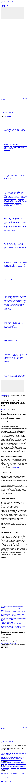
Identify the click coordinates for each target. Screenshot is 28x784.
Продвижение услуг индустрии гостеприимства (12, 302)
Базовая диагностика (9, 175)
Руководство (14, 129)
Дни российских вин (20, 764)
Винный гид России (20, 245)
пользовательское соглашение (8, 643)
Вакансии (6, 132)
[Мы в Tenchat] (12, 75)
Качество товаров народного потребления (14, 243)
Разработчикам (23, 780)
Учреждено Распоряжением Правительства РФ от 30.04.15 (5, 4)
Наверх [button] (2, 782)
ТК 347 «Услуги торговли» (17, 226)
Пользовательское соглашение (8, 778)
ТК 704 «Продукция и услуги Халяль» (14, 220)
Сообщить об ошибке (6, 781)
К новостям (4, 409)
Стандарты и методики (13, 768)
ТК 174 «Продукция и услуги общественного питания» (15, 228)
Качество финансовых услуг (11, 244)
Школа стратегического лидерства (15, 263)
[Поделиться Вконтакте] (12, 570)
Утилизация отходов (14, 195)
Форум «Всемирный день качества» (12, 763)
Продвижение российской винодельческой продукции (15, 298)
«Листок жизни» (17, 201)
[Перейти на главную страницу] (7, 1)
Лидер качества (7, 355)
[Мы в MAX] (12, 64)
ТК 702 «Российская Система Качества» (13, 219)
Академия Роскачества (18, 262)
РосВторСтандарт (8, 204)
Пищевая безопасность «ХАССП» (14, 195)
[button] (12, 386)
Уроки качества (12, 265)
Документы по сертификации (16, 147)
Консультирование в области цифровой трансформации (13, 325)
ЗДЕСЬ (23, 554)
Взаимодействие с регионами (11, 130)
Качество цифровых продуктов (13, 245)
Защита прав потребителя (10, 340)
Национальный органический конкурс (13, 357)
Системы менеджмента (19, 204)
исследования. (15, 467)
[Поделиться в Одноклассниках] (12, 582)
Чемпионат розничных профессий (12, 358)
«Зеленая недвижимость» (14, 203)
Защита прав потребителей (14, 760)
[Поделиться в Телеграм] (12, 593)
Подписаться (4, 646)
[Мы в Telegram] (12, 52)
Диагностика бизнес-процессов (9, 757)
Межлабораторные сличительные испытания (14, 758)
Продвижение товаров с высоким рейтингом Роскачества (15, 299)
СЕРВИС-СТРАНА (17, 355)
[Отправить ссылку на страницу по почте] (12, 604)
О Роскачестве (7, 129)
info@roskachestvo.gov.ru (7, 112)
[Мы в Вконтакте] (12, 30)
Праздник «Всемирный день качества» (11, 762)
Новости (6, 359)
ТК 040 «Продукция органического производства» (15, 221)
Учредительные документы (11, 144)
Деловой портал (8, 262)
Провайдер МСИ (8, 279)
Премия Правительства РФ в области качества (15, 176)
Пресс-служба (22, 130)
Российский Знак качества (10, 191)
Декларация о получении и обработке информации (12, 779)
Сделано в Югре (12, 199)
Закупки (6, 148)
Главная (3, 395)
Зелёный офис (13, 193)
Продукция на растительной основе (14, 199)
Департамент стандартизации (11, 218)
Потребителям (4, 114)
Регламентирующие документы (12, 146)
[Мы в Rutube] (12, 87)
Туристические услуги (13, 197)
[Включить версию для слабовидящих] (12, 13)
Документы (23, 753)
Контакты (10, 148)
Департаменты (21, 129)
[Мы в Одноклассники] (12, 41)
